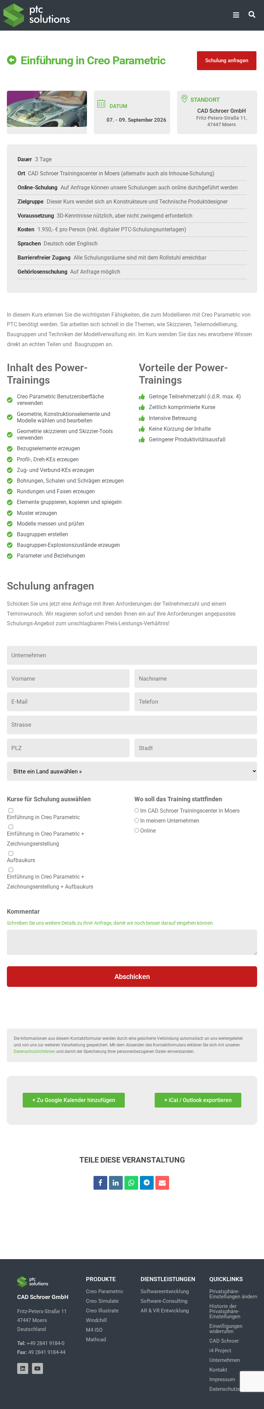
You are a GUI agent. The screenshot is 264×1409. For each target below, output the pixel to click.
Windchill (96, 1320)
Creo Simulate (102, 1301)
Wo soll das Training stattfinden (178, 799)
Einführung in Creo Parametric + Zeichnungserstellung (45, 838)
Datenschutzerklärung (234, 1389)
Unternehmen (224, 1360)
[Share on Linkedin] (116, 1183)
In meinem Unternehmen (169, 820)
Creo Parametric (104, 1291)
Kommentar (23, 911)
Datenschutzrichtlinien (34, 1051)
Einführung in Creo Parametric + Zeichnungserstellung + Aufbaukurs (50, 881)
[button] (236, 15)
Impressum (222, 1379)
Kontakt (218, 1370)
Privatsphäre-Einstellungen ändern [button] (233, 1294)
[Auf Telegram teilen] (147, 1183)
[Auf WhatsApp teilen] (131, 1183)
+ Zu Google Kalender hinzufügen (73, 1100)
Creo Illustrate (102, 1311)
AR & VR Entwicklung (165, 1311)
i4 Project (220, 1350)
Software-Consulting (164, 1301)
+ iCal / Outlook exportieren (198, 1100)
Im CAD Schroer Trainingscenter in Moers (190, 810)
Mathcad (96, 1339)
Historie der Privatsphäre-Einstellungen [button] (224, 1311)
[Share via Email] (162, 1183)
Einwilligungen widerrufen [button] (225, 1328)
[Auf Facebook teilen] (100, 1183)
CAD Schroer (224, 1341)
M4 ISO (94, 1330)
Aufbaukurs (21, 860)
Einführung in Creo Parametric (43, 817)
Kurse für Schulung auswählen (49, 799)
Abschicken (132, 976)
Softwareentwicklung (165, 1291)
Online (148, 830)
